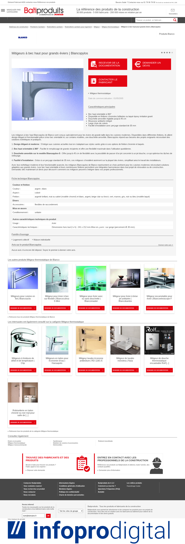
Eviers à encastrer (14, 441)
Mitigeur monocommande (17, 445)
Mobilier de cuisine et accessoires (65, 443)
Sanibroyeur (57, 441)
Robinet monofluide (105, 441)
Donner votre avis (164, 245)
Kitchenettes (57, 445)
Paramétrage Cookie (133, 486)
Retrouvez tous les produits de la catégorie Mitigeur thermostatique (33, 431)
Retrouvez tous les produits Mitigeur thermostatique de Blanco (32, 317)
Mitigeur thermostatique (100, 93)
